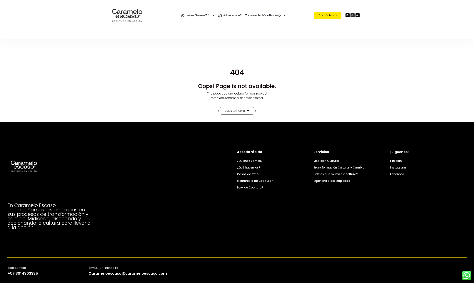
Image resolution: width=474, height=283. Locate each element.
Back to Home (235, 111)
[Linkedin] (348, 15)
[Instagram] (353, 15)
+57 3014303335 (22, 273)
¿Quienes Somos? (194, 15)
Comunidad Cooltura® (261, 15)
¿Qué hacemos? (230, 15)
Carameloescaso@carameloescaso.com (128, 273)
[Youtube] (358, 15)
